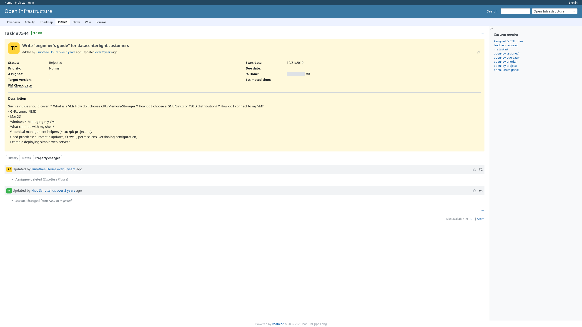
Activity (30, 22)
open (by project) (505, 66)
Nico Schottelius (43, 190)
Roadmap (46, 22)
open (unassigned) (506, 70)
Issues (63, 22)
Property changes (47, 158)
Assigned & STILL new (508, 41)
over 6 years (67, 52)
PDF (471, 219)
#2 (481, 169)
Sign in (573, 3)
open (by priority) (505, 61)
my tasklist (501, 49)
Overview (13, 22)
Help (31, 3)
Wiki (88, 22)
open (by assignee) (506, 53)
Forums (101, 22)
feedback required (506, 45)
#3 (481, 190)
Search (492, 11)
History (13, 158)
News (76, 22)
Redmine (278, 324)
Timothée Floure (47, 52)
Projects (20, 3)
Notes (26, 158)
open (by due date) (506, 57)
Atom (480, 219)
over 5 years (66, 169)
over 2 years (103, 52)
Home (8, 3)
